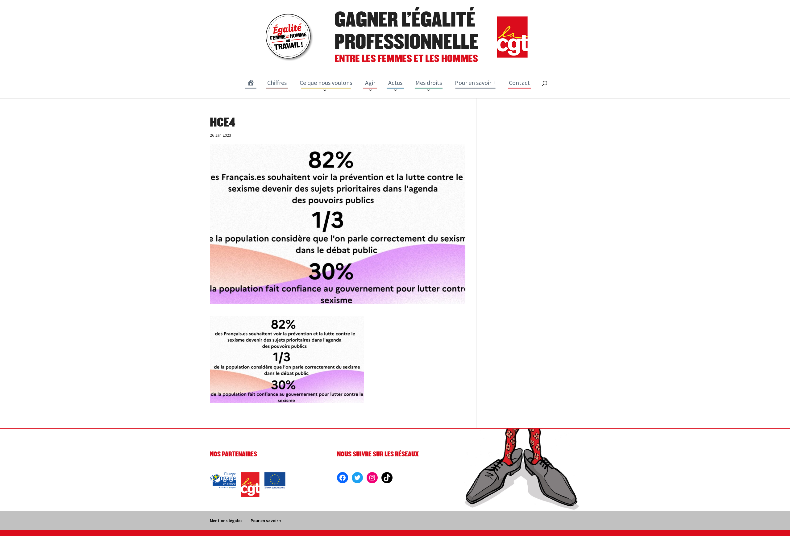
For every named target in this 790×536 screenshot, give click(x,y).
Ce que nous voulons (326, 82)
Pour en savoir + (475, 82)
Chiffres (277, 82)
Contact (519, 82)
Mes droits (428, 82)
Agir (370, 82)
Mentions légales (226, 520)
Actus (395, 82)
